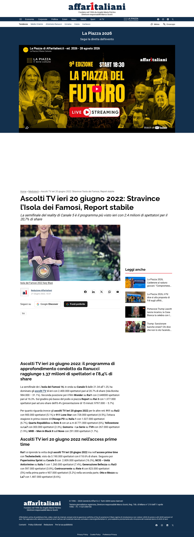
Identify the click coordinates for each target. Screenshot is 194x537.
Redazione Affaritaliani (41, 290)
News (73, 19)
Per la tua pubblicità (64, 525)
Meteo (156, 24)
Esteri (64, 19)
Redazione (48, 525)
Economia (29, 19)
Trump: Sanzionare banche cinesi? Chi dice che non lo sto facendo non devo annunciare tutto (159, 327)
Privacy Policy (82, 535)
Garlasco (86, 24)
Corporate (42, 19)
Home (23, 191)
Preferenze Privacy (110, 535)
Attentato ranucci (54, 24)
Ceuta (77, 24)
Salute (83, 19)
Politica (54, 19)
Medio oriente (37, 24)
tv (23, 313)
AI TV (102, 19)
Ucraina (68, 24)
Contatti (22, 525)
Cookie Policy (95, 535)
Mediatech (33, 191)
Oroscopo (170, 24)
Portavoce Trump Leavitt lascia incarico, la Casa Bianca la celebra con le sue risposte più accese (159, 312)
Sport (92, 19)
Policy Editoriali (35, 525)
